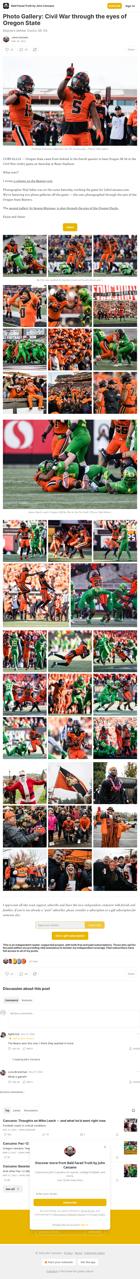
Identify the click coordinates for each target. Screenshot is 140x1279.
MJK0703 (14, 1034)
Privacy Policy (97, 1214)
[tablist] (18, 1000)
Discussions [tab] (31, 1110)
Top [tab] (7, 1110)
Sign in (130, 6)
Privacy (68, 1253)
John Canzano (20, 37)
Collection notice (94, 1253)
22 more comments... (12, 1092)
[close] (105, 1147)
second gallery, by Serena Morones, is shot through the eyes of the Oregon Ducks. (64, 208)
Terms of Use (88, 1210)
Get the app (88, 1262)
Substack (51, 1271)
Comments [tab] (11, 1000)
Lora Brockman (17, 1072)
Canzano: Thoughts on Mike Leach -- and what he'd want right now (54, 1121)
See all (10, 1189)
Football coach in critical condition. (24, 1125)
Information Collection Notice (69, 1214)
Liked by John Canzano (23, 1038)
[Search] (133, 1110)
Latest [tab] (16, 1110)
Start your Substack (60, 1262)
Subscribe (114, 5)
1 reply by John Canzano (26, 1059)
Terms (78, 1253)
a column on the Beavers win (32, 181)
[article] (70, 1128)
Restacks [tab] (27, 1000)
